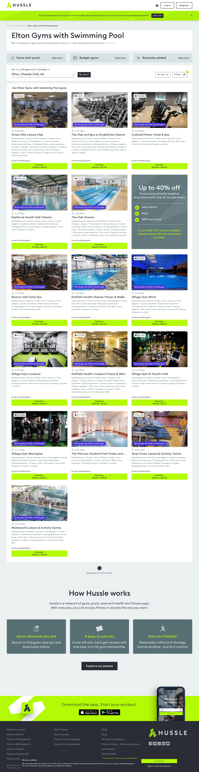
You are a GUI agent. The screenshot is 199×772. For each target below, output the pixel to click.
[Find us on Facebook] (150, 744)
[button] (39, 130)
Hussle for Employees (67, 744)
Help (104, 729)
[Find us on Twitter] (155, 744)
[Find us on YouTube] (168, 744)
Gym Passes (61, 729)
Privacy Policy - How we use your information (121, 746)
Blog (104, 734)
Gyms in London (16, 729)
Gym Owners (61, 734)
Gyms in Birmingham (18, 744)
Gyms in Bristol (15, 734)
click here (110, 43)
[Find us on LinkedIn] (163, 744)
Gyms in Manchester (19, 739)
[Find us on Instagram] (159, 744)
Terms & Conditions (113, 739)
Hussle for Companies (67, 739)
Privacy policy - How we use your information (120, 758)
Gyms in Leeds (15, 749)
